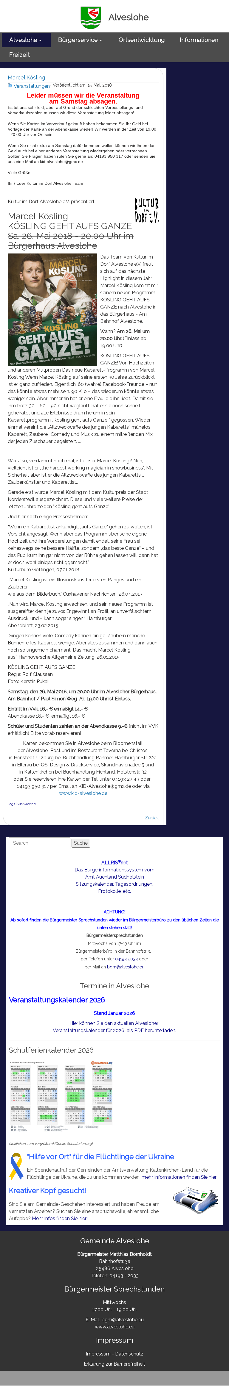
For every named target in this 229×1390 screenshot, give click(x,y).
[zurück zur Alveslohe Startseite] (91, 17)
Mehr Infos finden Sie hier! (60, 1218)
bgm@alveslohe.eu (125, 967)
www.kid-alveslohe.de (83, 793)
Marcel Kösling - (28, 77)
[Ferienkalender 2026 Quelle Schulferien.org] (61, 1096)
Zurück (152, 817)
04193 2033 (126, 959)
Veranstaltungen (32, 86)
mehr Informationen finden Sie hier (179, 1177)
